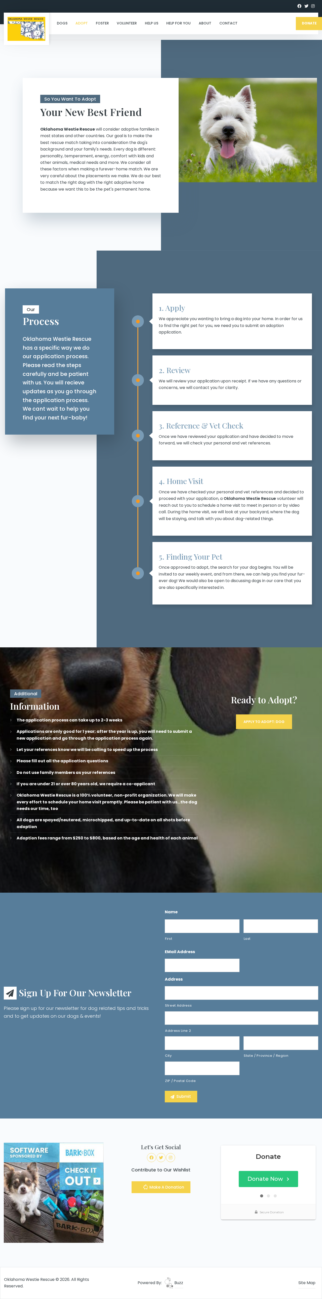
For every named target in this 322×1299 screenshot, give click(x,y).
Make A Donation (166, 1187)
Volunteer (127, 23)
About (205, 23)
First (168, 938)
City (168, 1055)
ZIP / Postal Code (180, 1080)
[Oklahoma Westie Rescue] (26, 29)
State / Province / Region (266, 1055)
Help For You (178, 23)
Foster (102, 23)
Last (247, 938)
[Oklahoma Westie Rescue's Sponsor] (54, 1192)
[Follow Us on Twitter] (306, 6)
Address (174, 979)
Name (171, 912)
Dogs (62, 23)
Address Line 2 (178, 1030)
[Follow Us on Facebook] (299, 6)
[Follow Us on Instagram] (313, 6)
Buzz (178, 1283)
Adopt (81, 23)
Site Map (306, 1283)
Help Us (151, 23)
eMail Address (180, 952)
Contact (228, 23)
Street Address (178, 1005)
